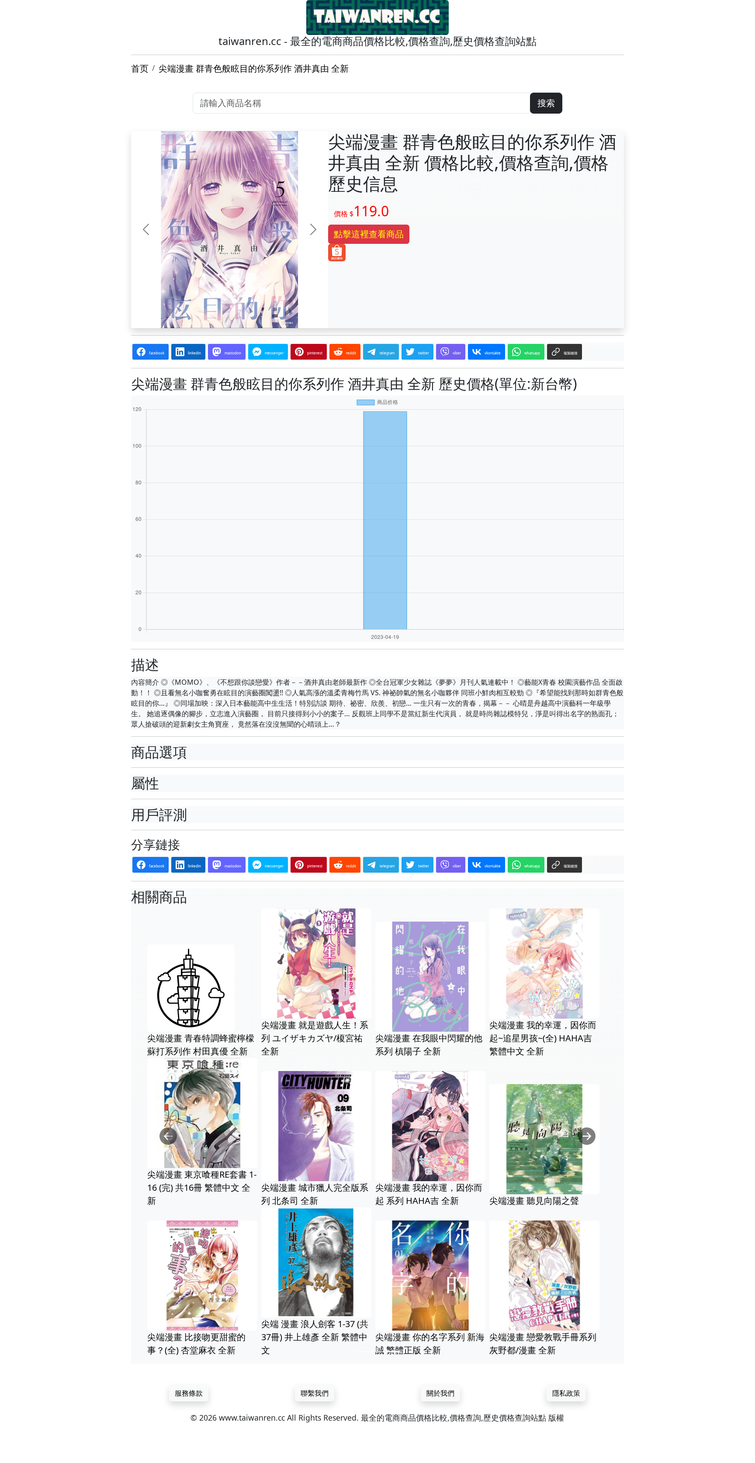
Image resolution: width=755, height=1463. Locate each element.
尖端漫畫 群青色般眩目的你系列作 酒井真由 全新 (254, 68)
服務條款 (189, 1393)
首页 (140, 68)
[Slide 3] (393, 1352)
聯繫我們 (315, 1393)
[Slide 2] (377, 1352)
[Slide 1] (361, 1352)
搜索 (546, 103)
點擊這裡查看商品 (369, 234)
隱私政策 (566, 1393)
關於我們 (440, 1393)
